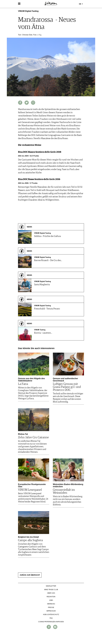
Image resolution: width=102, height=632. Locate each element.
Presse (51, 607)
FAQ (51, 618)
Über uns (51, 593)
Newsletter (51, 586)
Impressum (51, 611)
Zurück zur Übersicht (30, 575)
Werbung (51, 604)
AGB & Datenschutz (51, 614)
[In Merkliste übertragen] (33, 103)
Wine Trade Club (51, 589)
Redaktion (51, 597)
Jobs (51, 600)
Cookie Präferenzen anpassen (51, 622)
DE (80, 4)
